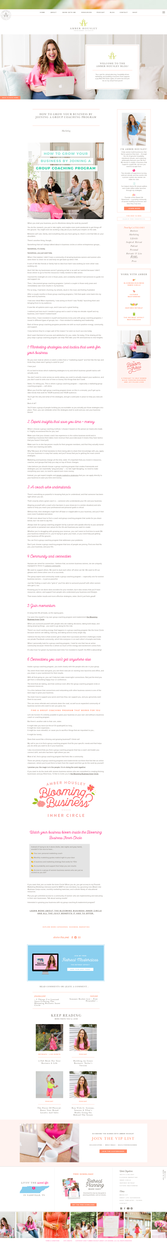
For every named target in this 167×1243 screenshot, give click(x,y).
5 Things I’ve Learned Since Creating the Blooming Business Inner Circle (47, 1002)
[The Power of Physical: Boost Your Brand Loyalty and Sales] (49, 1084)
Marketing (66, 131)
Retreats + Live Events (49, 1054)
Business (73, 927)
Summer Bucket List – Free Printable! (84, 1000)
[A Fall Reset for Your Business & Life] (49, 1037)
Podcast (83, 1054)
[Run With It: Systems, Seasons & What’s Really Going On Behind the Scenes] (83, 1084)
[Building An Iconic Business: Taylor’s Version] (83, 1037)
